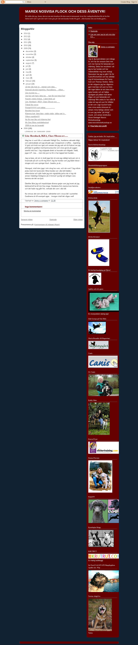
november (30, 54)
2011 (26, 42)
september (30, 60)
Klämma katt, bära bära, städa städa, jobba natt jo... (45, 114)
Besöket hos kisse (32, 111)
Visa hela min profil (98, 126)
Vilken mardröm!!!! (32, 117)
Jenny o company (108, 47)
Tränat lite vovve (31, 105)
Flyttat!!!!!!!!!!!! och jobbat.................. (40, 108)
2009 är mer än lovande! (34, 125)
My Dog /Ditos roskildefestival (37, 122)
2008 (26, 128)
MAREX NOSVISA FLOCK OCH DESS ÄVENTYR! (65, 11)
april (28, 75)
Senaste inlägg (26, 220)
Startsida (52, 220)
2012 (26, 39)
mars (28, 78)
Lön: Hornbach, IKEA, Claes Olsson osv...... (42, 102)
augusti (29, 63)
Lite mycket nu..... (32, 93)
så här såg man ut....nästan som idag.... (41, 87)
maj (27, 72)
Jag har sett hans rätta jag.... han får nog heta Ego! (45, 96)
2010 (26, 45)
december (30, 51)
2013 (26, 36)
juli (27, 66)
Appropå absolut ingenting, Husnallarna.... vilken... (45, 90)
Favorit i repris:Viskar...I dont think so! (40, 99)
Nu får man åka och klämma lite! (38, 120)
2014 (26, 33)
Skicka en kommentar (32, 211)
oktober (29, 57)
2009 (26, 48)
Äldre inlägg (78, 220)
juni (27, 69)
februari (29, 81)
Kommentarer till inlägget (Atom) (47, 225)
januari (28, 84)
